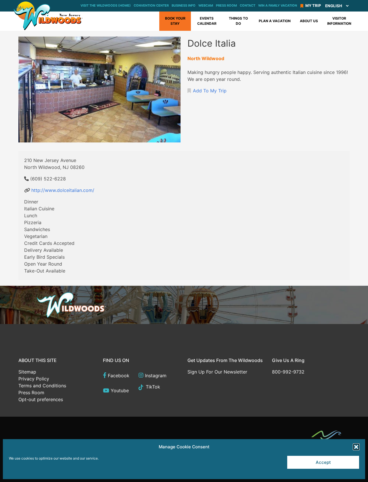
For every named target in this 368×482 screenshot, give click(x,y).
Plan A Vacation (275, 21)
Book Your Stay (175, 21)
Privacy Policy (33, 379)
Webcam (205, 5)
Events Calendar (206, 21)
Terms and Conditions (42, 385)
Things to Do (238, 21)
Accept (323, 462)
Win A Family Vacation (277, 5)
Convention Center (151, 5)
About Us (309, 21)
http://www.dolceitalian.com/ (62, 190)
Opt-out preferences (40, 399)
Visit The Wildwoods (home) (105, 5)
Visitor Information (339, 21)
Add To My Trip (210, 91)
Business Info (183, 5)
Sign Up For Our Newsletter (217, 372)
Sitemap (27, 372)
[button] (356, 447)
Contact (247, 5)
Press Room (226, 5)
